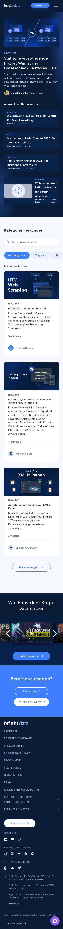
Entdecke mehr (29, 655)
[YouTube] (12, 839)
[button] (19, 823)
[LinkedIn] (5, 839)
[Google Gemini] (19, 853)
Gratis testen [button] (40, 5)
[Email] (12, 868)
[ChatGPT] (5, 853)
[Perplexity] (12, 853)
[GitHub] (19, 839)
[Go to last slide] (6, 634)
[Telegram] (19, 868)
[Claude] (26, 853)
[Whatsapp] (5, 868)
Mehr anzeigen (28, 567)
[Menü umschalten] (56, 6)
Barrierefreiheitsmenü (15, 923)
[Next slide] (57, 634)
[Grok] (32, 853)
